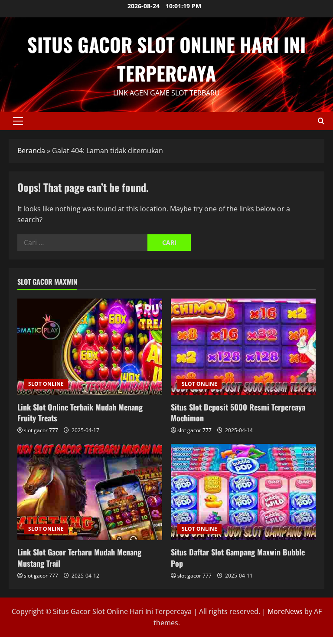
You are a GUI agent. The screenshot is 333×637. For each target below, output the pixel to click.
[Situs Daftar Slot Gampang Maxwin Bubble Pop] (243, 492)
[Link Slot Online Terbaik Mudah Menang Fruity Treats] (89, 347)
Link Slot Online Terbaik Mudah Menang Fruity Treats (80, 412)
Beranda (31, 150)
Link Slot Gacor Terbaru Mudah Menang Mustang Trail (79, 557)
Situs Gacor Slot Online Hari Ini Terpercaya (166, 58)
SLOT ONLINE (46, 383)
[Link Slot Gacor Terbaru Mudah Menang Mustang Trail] (89, 492)
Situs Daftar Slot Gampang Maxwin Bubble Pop (238, 557)
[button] (18, 121)
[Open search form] (321, 120)
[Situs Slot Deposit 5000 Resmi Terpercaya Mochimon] (243, 347)
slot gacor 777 (41, 430)
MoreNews (285, 611)
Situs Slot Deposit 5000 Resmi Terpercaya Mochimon (238, 412)
